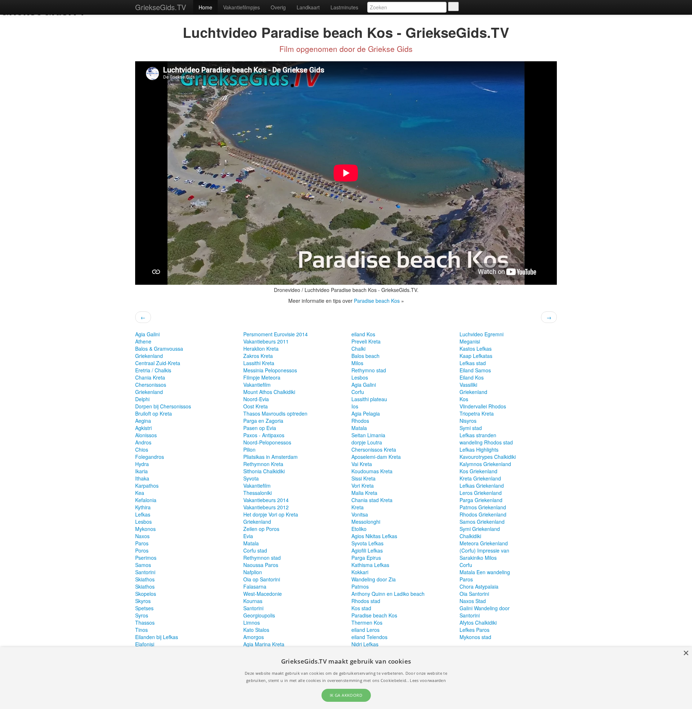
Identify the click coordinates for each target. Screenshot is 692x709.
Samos (143, 564)
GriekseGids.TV (160, 7)
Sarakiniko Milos (478, 557)
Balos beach (365, 355)
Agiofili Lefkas (367, 550)
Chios (141, 449)
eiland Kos (363, 334)
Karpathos (147, 485)
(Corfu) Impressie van (484, 550)
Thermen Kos (366, 622)
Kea (139, 492)
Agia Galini (147, 334)
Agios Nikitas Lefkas (374, 536)
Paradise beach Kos (377, 300)
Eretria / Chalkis (153, 370)
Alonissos (146, 435)
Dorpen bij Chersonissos (163, 406)
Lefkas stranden (478, 435)
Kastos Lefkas (476, 348)
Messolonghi (365, 521)
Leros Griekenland (481, 492)
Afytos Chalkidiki (478, 622)
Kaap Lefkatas (476, 355)
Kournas (252, 600)
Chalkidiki (470, 536)
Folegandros (149, 456)
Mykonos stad (475, 637)
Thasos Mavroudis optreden (275, 413)
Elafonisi (144, 644)
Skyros (143, 600)
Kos (464, 399)
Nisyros (468, 420)
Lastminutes (344, 7)
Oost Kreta (255, 406)
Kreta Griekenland (480, 478)
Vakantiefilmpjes (241, 7)
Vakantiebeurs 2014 (266, 500)
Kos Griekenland (478, 471)
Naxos (142, 536)
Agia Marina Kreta (263, 644)
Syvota (251, 478)
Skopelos (145, 593)
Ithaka (142, 478)
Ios (354, 406)
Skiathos (145, 579)
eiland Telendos (369, 637)
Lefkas (142, 514)
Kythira (143, 507)
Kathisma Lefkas (370, 564)
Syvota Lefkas (367, 543)
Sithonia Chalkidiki (264, 471)
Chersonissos (150, 384)
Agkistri (143, 427)
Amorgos (253, 637)
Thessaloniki (257, 492)
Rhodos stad (365, 600)
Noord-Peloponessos (267, 442)
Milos (357, 363)
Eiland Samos (475, 370)
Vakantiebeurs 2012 (266, 507)
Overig (278, 7)
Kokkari (359, 572)
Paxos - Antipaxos (263, 435)
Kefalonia (145, 500)
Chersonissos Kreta (373, 449)
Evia (248, 536)
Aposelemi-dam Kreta (376, 456)
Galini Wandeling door (485, 608)
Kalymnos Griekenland (485, 464)
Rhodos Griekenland (483, 514)
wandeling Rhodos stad (486, 442)
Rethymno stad (368, 370)
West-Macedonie (262, 593)
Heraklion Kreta (261, 348)
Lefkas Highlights (479, 449)
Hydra (142, 464)
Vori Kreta (362, 485)
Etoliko (359, 528)
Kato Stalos (256, 629)
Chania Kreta (150, 377)
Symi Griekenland (480, 528)
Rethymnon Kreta (263, 464)
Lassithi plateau (369, 399)
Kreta (357, 507)
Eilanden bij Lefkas (156, 637)
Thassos (145, 622)
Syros (141, 615)
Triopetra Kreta (477, 413)
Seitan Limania (368, 435)
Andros (143, 442)
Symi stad (471, 427)
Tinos (141, 629)
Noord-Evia (256, 399)
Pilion (249, 449)
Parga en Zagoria (263, 420)
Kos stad (361, 608)
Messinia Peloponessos (270, 370)
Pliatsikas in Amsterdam (270, 456)
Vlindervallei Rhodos (483, 406)
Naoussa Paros (260, 564)
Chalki (358, 348)
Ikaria (141, 471)
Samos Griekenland (482, 521)
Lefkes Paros (474, 629)
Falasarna (254, 586)
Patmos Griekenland (483, 507)
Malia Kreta (364, 492)
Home (205, 7)
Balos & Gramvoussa (159, 348)
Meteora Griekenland (484, 543)
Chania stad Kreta (371, 500)
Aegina (143, 420)
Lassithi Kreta (258, 363)
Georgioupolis (259, 615)
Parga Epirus (366, 557)
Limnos (251, 622)
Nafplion (252, 572)
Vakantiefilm (257, 384)
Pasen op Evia (259, 427)
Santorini (145, 572)
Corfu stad (255, 550)
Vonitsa (359, 514)
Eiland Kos (472, 377)
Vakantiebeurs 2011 (266, 341)
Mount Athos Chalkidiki (269, 391)
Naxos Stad (473, 600)
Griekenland (149, 355)
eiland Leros (365, 629)
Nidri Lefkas (364, 644)
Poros (141, 550)
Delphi (142, 399)
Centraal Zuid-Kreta (157, 363)
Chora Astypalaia (479, 586)
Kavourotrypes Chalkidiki (488, 456)
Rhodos (360, 420)
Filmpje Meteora (261, 377)
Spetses (144, 608)
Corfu (357, 391)
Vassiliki (468, 384)
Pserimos (145, 557)
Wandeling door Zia (373, 579)
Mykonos (145, 528)
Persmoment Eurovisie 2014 (275, 334)
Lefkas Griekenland (482, 485)
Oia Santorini (474, 593)
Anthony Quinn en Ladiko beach (388, 593)
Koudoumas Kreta (371, 471)
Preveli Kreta (366, 341)
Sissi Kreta (363, 478)
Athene (143, 341)
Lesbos (143, 521)
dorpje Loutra (366, 442)
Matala (251, 543)
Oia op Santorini (261, 579)
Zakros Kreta (258, 355)
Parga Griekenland (481, 500)
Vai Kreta (361, 464)
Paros (141, 543)
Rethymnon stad (262, 557)
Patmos (360, 586)
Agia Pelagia (365, 413)
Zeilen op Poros (261, 528)
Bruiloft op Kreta (153, 413)
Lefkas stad (473, 363)
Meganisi (470, 341)
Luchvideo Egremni (482, 334)
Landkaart (308, 7)
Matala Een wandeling (485, 572)
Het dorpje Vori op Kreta (270, 514)
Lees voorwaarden (428, 680)
